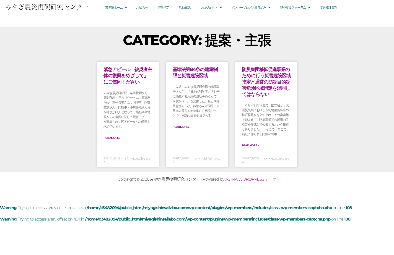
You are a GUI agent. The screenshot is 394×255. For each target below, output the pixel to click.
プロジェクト (209, 7)
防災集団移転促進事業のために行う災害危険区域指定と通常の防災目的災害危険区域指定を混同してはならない (266, 81)
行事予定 (163, 7)
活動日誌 (184, 7)
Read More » (112, 137)
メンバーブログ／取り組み (248, 7)
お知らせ (142, 7)
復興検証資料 (328, 7)
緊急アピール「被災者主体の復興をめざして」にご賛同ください (128, 75)
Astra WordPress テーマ (250, 179)
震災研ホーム (114, 7)
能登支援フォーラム (293, 7)
